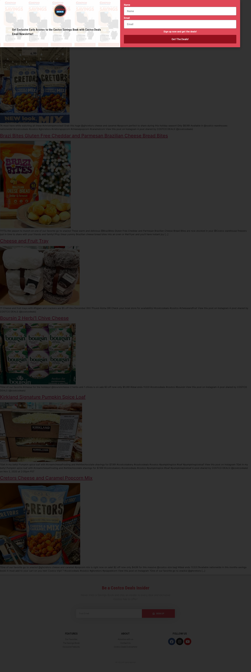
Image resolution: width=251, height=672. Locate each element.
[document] (125, 336)
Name (127, 5)
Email (127, 18)
